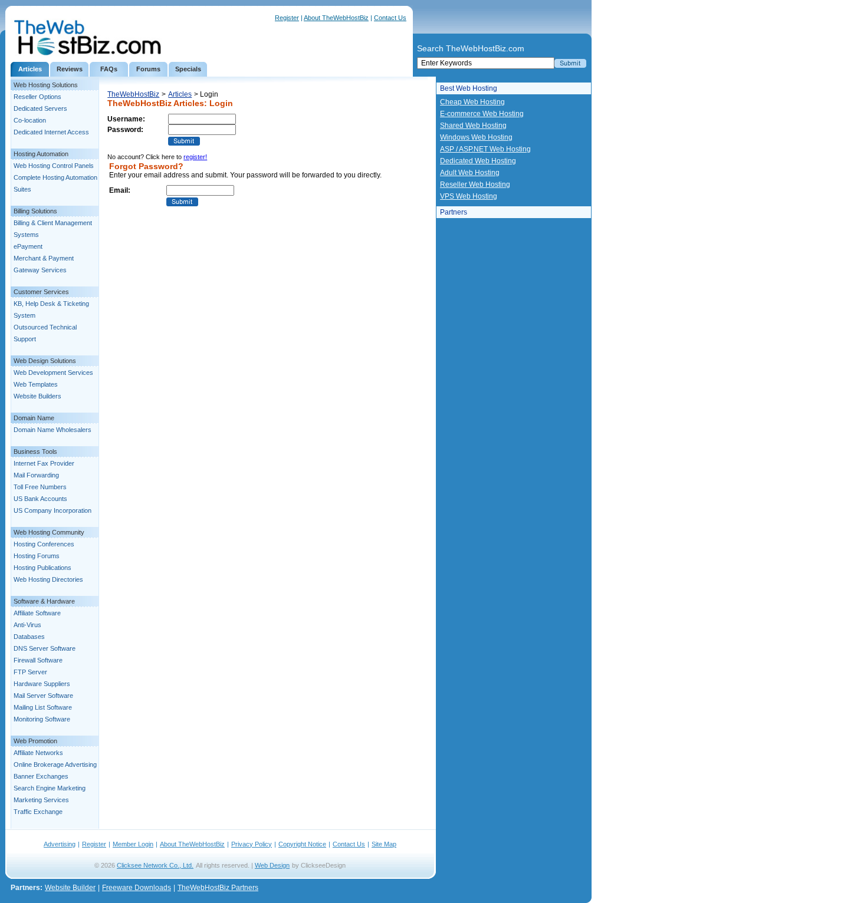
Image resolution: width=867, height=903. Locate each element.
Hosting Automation (41, 153)
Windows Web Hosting (476, 137)
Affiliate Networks (38, 752)
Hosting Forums (37, 555)
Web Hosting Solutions (46, 84)
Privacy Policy (251, 844)
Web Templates (36, 384)
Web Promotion (35, 740)
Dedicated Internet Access (51, 132)
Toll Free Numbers (40, 486)
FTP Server (30, 671)
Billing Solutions (35, 211)
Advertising (59, 844)
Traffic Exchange (38, 811)
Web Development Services (53, 372)
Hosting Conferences (44, 544)
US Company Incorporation (52, 510)
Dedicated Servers (40, 108)
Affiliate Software (37, 613)
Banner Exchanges (41, 776)
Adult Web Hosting (470, 173)
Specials (188, 68)
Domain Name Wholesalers (52, 429)
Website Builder (70, 888)
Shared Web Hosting (473, 125)
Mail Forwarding (36, 475)
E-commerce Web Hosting (482, 114)
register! (195, 156)
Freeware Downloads (136, 888)
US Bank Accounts (40, 498)
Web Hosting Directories (48, 579)
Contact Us (390, 17)
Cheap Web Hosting (472, 102)
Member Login (133, 844)
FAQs (108, 68)
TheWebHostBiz (133, 94)
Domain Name (34, 417)
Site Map (384, 844)
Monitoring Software (42, 719)
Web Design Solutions (45, 360)
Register (287, 17)
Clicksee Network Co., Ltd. (155, 865)
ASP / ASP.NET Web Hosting (485, 149)
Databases (29, 636)
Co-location (30, 120)
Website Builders (37, 396)
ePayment (28, 246)
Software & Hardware (44, 601)
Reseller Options (37, 96)
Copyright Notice (302, 844)
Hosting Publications (42, 567)
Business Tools (35, 451)
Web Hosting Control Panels (54, 165)
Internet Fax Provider (44, 463)
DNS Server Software (44, 648)
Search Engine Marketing (50, 788)
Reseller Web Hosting (475, 184)
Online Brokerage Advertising (55, 764)
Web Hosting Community (49, 532)
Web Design (272, 865)
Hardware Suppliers (42, 683)
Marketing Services (41, 799)
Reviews (70, 68)
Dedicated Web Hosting (478, 161)
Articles (30, 68)
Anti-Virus (27, 624)
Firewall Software (38, 660)
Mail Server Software (43, 695)
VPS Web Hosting (468, 196)
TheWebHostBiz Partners (218, 888)
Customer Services (41, 291)
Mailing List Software (43, 707)
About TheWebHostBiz (336, 17)
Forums (148, 68)
